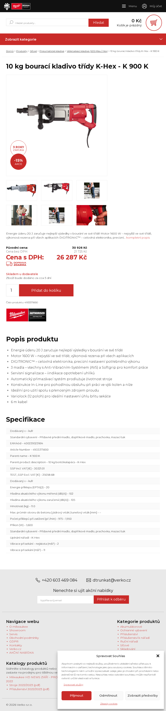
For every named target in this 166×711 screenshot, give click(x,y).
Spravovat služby (73, 684)
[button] (158, 656)
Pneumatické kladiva (51, 51)
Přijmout (76, 695)
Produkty (21, 51)
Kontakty (15, 645)
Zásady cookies (108, 703)
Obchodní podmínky (24, 638)
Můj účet (156, 6)
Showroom (17, 630)
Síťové (33, 51)
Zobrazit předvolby (143, 695)
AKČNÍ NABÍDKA (21, 652)
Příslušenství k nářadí (135, 638)
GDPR (13, 641)
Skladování (127, 649)
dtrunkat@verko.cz (112, 580)
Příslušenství (129, 634)
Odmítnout (108, 695)
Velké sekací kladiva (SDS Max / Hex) (87, 51)
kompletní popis (138, 237)
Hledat (98, 23)
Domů (10, 51)
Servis (13, 634)
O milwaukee (18, 626)
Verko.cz (15, 649)
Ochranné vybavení (133, 630)
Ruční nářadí (129, 641)
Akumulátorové (131, 626)
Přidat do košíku (46, 290)
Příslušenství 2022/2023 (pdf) (29, 689)
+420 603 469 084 (59, 580)
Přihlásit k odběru (111, 599)
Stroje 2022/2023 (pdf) (24, 685)
